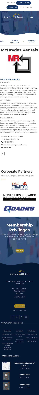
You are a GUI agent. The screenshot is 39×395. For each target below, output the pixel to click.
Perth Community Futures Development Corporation (7, 346)
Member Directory (14, 41)
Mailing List (12, 7)
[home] (13, 17)
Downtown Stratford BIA (19, 340)
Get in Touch (24, 3)
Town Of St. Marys (31, 337)
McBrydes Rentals (32, 41)
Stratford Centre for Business (7, 338)
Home (2, 41)
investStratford (7, 334)
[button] (31, 17)
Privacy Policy (19, 310)
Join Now (19, 250)
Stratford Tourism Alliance (19, 335)
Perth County (32, 341)
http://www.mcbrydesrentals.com (15, 145)
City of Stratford (31, 334)
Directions (7, 147)
